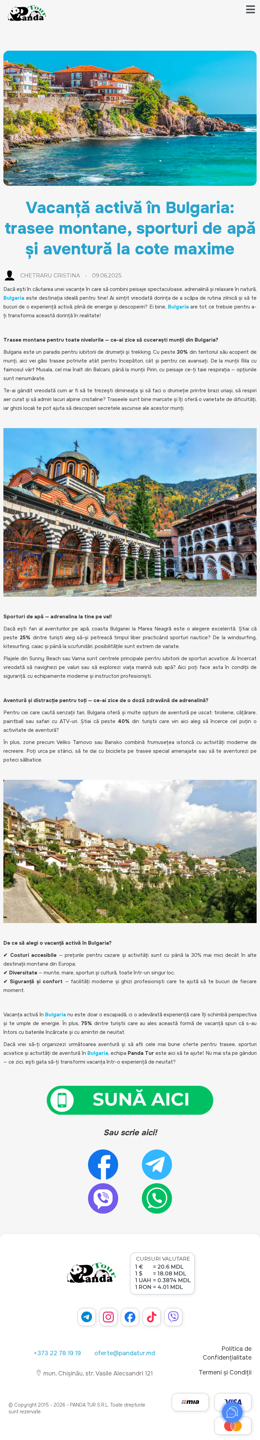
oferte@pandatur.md (124, 1353)
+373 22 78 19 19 (57, 1353)
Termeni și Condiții (225, 1372)
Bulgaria (55, 1014)
